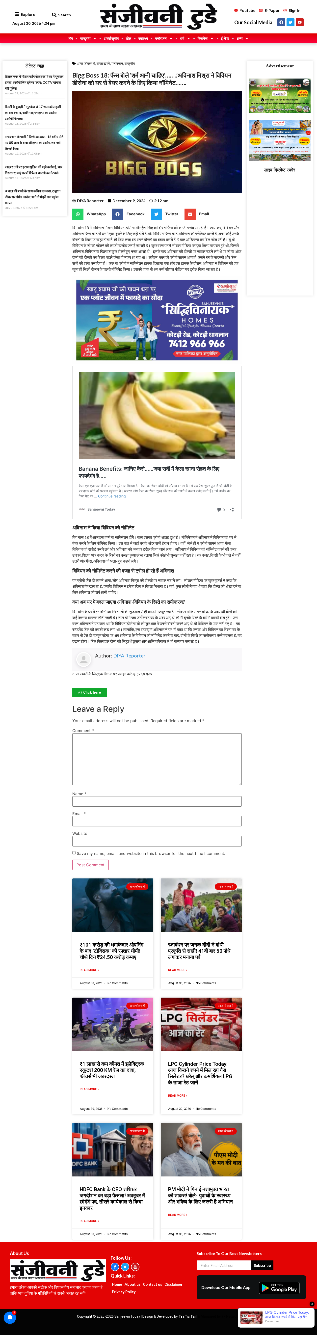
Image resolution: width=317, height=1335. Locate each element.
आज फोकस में (86, 63)
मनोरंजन (161, 38)
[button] (54, 15)
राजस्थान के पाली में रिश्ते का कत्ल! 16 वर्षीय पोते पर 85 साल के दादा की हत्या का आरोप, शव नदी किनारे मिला (34, 143)
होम (71, 38)
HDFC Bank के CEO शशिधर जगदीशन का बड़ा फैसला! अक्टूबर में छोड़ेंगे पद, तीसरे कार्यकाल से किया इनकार (112, 1198)
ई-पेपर (225, 38)
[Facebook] (281, 22)
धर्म (182, 38)
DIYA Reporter (129, 655)
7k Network (230, 1316)
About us (132, 1284)
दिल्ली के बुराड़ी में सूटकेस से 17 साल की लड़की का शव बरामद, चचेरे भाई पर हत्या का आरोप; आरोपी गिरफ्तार (33, 113)
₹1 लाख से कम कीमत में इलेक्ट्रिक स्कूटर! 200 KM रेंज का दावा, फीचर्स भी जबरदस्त (112, 1070)
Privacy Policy (124, 1291)
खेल (128, 38)
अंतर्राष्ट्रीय (111, 38)
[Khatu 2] (157, 362)
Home (117, 1284)
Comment (83, 731)
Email (79, 814)
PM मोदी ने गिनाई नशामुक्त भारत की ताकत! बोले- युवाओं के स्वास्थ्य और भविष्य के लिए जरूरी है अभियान (200, 1195)
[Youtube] (300, 22)
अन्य (239, 38)
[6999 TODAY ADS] (280, 111)
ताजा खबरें (103, 63)
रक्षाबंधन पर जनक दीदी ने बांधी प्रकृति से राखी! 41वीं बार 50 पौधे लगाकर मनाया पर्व (199, 951)
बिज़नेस (203, 38)
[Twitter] (290, 22)
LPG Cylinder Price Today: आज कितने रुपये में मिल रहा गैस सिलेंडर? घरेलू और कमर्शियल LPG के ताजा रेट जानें (200, 1073)
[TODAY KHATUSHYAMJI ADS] (280, 159)
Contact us (152, 1284)
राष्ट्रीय (85, 38)
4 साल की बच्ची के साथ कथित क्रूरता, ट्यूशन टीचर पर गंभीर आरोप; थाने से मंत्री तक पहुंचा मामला (32, 197)
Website (79, 833)
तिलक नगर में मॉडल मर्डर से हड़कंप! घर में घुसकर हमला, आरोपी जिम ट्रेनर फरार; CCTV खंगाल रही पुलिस (34, 82)
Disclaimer (173, 1284)
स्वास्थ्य (143, 38)
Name (79, 794)
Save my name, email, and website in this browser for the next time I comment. (151, 853)
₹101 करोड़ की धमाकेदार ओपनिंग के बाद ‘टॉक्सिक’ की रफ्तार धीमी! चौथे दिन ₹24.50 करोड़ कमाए (111, 951)
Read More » (89, 970)
